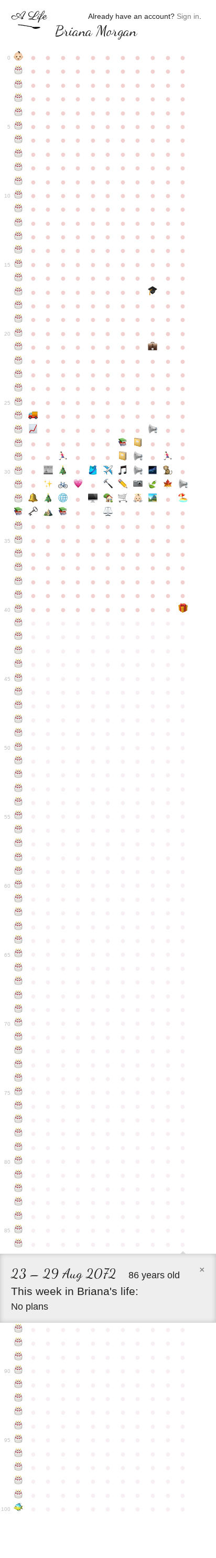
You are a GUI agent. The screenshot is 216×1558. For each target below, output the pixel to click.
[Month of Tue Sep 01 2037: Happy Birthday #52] (18, 775)
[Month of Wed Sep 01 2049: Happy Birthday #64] (18, 940)
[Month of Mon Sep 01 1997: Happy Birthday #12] (18, 223)
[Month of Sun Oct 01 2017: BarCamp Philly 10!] (33, 499)
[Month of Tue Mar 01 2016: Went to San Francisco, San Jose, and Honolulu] (108, 471)
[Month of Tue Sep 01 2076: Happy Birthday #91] (18, 1385)
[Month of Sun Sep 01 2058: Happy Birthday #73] (18, 1065)
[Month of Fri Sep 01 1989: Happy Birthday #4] (18, 113)
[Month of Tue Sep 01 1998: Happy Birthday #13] (18, 237)
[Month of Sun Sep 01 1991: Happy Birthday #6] (18, 140)
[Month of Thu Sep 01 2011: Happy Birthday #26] (18, 416)
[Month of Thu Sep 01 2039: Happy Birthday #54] (18, 802)
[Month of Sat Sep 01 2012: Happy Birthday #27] (18, 430)
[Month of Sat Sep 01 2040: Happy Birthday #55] (18, 816)
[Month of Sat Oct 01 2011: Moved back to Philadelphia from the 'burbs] (33, 416)
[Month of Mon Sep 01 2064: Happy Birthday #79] (18, 1147)
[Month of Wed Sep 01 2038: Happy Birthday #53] (18, 789)
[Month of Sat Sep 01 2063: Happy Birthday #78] (18, 1133)
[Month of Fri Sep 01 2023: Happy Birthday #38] (18, 582)
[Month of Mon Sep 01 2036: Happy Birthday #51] (18, 761)
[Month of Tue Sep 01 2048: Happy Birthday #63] (18, 927)
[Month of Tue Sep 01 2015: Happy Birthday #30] (18, 471)
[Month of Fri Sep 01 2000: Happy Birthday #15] (18, 264)
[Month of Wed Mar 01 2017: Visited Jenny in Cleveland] (108, 485)
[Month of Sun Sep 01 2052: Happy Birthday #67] (18, 982)
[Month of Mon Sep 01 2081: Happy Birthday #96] (18, 1454)
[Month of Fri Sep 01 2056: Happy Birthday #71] (18, 1037)
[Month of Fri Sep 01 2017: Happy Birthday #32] (18, 499)
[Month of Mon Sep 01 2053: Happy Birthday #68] (18, 996)
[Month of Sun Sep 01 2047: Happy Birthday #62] (18, 913)
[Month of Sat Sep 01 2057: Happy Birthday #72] (18, 1051)
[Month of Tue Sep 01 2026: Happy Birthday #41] (18, 623)
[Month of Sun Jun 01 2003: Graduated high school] (152, 292)
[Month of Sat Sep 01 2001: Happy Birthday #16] (18, 278)
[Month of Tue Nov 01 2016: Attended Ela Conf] (48, 485)
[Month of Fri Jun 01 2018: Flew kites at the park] (152, 499)
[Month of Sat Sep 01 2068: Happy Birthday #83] (18, 1202)
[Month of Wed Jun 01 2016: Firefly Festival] (152, 471)
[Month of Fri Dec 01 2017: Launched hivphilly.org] (63, 499)
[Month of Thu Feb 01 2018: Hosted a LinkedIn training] (93, 499)
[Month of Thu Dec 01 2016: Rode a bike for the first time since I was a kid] (63, 485)
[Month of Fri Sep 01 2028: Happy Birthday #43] (18, 651)
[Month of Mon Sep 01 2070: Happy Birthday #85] (18, 1230)
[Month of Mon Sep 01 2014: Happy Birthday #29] (18, 457)
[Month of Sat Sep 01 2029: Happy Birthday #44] (18, 664)
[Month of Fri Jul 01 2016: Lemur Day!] (168, 471)
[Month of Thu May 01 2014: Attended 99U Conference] (138, 444)
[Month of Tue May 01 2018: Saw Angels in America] (138, 499)
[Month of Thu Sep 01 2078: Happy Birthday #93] (18, 1412)
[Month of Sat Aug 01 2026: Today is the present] (182, 609)
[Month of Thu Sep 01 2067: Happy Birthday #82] (18, 1189)
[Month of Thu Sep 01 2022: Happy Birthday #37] (18, 568)
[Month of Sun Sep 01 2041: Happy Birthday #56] (18, 830)
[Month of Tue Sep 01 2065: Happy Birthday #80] (18, 1161)
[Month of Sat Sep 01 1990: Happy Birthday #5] (18, 126)
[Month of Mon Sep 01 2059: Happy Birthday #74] (18, 1078)
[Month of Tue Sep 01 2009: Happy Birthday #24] (18, 388)
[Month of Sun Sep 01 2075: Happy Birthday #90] (18, 1371)
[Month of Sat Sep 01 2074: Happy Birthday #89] (18, 1357)
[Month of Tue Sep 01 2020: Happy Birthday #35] (18, 540)
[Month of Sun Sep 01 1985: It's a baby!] (18, 57)
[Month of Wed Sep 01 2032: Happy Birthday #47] (18, 706)
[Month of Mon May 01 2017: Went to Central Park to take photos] (138, 485)
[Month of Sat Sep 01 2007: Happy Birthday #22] (18, 361)
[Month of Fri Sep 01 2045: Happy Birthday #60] (18, 885)
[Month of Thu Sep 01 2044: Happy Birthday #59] (18, 871)
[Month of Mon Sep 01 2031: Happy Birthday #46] (18, 692)
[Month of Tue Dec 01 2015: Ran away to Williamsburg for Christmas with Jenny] (63, 471)
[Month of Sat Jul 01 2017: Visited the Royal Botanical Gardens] (168, 485)
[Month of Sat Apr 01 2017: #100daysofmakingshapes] (123, 485)
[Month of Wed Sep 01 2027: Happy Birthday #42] (18, 637)
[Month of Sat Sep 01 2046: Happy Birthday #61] (18, 899)
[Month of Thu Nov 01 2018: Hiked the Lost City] (48, 513)
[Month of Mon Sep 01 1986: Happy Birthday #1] (18, 71)
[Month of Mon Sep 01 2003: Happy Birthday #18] (18, 306)
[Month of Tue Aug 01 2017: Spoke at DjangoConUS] (182, 485)
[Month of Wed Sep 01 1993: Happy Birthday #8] (18, 168)
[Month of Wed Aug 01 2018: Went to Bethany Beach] (182, 499)
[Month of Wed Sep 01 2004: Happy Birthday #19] (18, 319)
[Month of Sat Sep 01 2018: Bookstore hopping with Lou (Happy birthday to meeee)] (18, 513)
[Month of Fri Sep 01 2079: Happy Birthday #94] (18, 1426)
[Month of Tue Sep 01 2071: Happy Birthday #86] (18, 1244)
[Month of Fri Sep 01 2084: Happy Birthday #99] (18, 1495)
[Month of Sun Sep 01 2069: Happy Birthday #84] (18, 1216)
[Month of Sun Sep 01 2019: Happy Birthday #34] (18, 526)
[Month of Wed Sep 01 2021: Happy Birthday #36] (18, 554)
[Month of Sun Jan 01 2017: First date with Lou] (78, 485)
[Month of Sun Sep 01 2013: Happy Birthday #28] (18, 444)
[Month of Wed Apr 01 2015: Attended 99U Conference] (123, 457)
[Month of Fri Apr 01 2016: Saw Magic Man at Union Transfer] (123, 471)
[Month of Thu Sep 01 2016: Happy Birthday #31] (18, 485)
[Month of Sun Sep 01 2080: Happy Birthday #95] (18, 1440)
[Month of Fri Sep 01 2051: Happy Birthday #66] (18, 968)
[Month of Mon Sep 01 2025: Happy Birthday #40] (18, 609)
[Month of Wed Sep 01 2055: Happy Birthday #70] (18, 1023)
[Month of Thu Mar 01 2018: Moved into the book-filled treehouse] (108, 499)
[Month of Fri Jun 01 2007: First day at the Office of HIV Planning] (152, 347)
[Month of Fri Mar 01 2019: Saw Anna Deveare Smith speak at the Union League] (108, 513)
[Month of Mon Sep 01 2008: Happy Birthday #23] (18, 375)
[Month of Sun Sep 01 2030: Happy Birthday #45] (18, 678)
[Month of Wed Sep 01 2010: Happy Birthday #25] (18, 402)
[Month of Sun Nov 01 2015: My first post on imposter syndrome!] (48, 471)
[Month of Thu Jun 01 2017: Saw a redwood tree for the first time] (152, 485)
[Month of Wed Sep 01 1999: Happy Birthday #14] (18, 250)
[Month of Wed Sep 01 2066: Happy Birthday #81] (18, 1175)
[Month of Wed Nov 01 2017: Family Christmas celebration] (48, 499)
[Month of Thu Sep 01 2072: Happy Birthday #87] (18, 1329)
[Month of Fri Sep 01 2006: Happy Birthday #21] (18, 347)
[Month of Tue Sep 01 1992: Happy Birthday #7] (18, 154)
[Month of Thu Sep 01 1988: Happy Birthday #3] (18, 99)
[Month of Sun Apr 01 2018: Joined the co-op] (123, 499)
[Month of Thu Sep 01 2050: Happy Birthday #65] (18, 954)
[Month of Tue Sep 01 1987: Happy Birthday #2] (18, 85)
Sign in (188, 16)
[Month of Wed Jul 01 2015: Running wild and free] (168, 457)
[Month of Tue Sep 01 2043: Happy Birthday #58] (18, 858)
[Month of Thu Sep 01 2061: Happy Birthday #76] (18, 1106)
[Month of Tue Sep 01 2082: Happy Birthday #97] (18, 1467)
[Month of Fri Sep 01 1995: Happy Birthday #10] (18, 195)
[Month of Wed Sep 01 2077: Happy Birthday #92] (18, 1398)
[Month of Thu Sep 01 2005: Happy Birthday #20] (18, 333)
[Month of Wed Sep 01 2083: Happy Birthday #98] (18, 1481)
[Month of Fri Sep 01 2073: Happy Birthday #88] (18, 1343)
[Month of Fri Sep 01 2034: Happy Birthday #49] (18, 733)
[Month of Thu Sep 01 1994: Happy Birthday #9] (18, 182)
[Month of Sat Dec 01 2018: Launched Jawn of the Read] (63, 513)
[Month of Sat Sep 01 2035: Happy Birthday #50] (18, 747)
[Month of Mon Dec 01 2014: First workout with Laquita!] (63, 457)
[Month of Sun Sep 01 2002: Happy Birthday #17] (18, 292)
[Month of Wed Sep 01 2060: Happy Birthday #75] (18, 1092)
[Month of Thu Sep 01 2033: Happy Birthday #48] (18, 720)
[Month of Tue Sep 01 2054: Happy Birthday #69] (18, 1009)
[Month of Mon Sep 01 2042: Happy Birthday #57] (18, 844)
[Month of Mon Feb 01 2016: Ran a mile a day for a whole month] (93, 471)
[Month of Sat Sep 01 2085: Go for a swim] (18, 1509)
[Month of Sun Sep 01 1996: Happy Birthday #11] (18, 209)
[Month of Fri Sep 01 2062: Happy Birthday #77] (18, 1120)
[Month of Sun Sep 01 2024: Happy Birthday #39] (18, 595)
